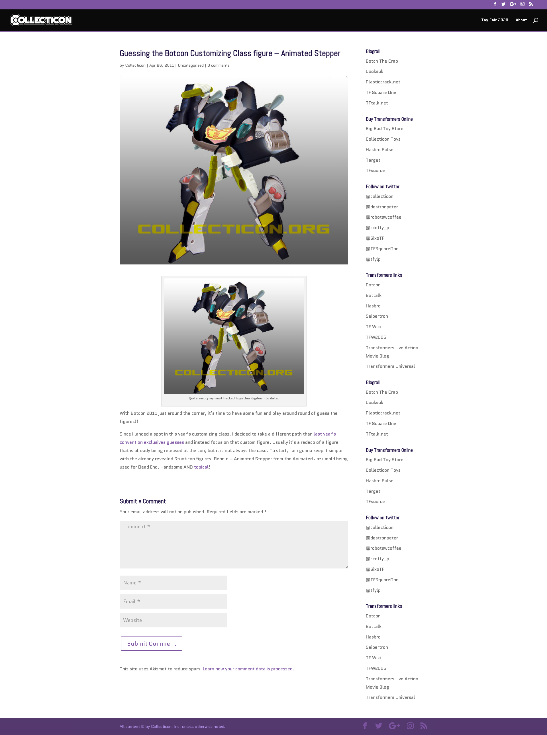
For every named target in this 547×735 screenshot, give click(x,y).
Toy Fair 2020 (494, 20)
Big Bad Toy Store (384, 128)
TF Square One (381, 92)
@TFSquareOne (382, 248)
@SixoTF (375, 238)
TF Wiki (373, 326)
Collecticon (135, 65)
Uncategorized (191, 65)
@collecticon (379, 196)
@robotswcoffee (383, 217)
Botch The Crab (382, 61)
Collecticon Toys (383, 139)
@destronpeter (382, 207)
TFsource (375, 170)
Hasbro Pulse (379, 149)
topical (201, 467)
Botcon (373, 285)
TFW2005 (376, 337)
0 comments (218, 65)
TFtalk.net (377, 103)
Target (373, 160)
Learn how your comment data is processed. (248, 669)
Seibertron (377, 316)
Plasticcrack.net (383, 82)
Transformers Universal (390, 366)
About (521, 20)
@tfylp (373, 259)
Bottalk (373, 295)
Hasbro (373, 306)
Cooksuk (374, 71)
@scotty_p (377, 227)
